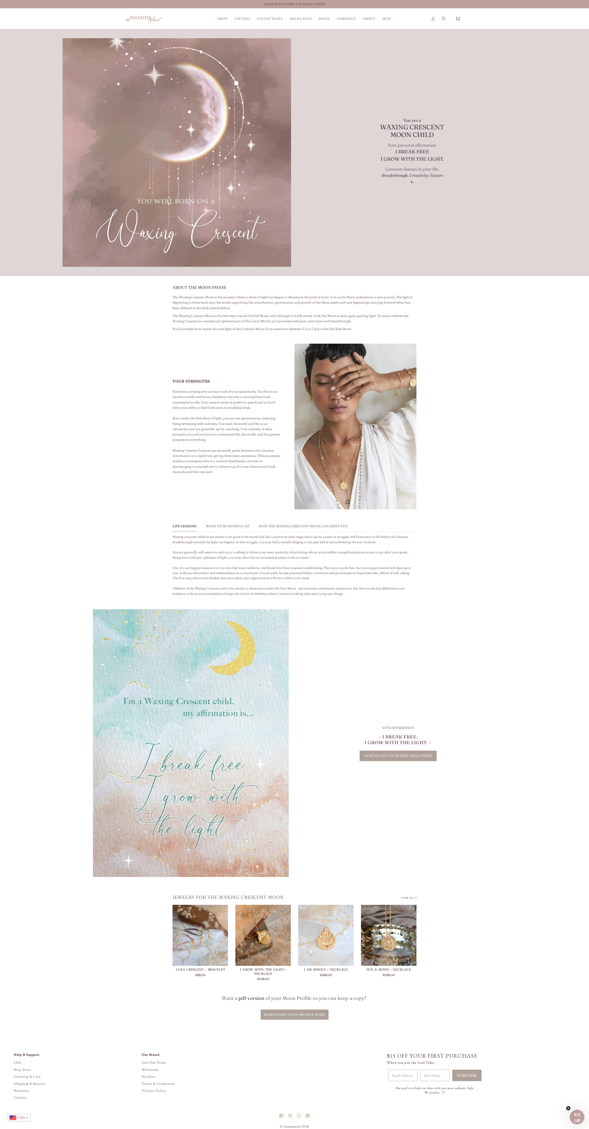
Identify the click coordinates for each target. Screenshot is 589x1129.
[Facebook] (281, 1111)
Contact (20, 1097)
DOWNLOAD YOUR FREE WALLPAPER (398, 755)
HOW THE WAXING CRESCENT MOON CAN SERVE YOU (303, 526)
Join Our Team (154, 1062)
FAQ (17, 1062)
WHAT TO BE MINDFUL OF (227, 526)
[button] (222, 18)
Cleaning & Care (27, 1076)
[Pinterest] (290, 1111)
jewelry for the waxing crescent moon (228, 897)
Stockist (148, 1076)
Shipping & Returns (30, 1084)
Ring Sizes (22, 1070)
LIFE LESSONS (184, 526)
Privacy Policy (154, 1090)
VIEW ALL (407, 898)
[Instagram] (299, 1111)
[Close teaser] (568, 1108)
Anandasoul (292, 1126)
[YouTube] (308, 1111)
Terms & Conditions (158, 1084)
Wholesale (150, 1070)
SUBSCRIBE (467, 1075)
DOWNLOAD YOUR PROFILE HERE (294, 1015)
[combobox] (19, 1117)
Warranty (21, 1090)
